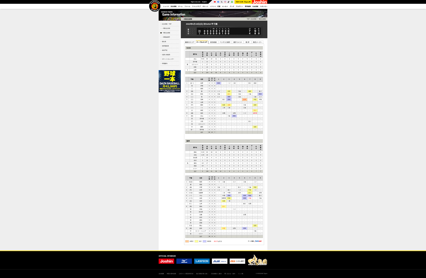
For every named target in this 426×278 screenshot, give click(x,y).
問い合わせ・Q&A (229, 273)
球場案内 (164, 63)
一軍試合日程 (166, 28)
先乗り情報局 (166, 54)
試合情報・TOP (166, 24)
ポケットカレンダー (168, 59)
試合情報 (253, 19)
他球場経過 (165, 46)
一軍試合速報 (166, 33)
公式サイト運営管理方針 (186, 273)
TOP (248, 19)
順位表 (164, 41)
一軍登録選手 (166, 37)
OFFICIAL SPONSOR (167, 255)
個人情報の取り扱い (202, 273)
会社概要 (161, 273)
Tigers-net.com (195, 2)
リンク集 (240, 273)
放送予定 (164, 50)
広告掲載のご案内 (216, 273)
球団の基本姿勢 (171, 273)
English (204, 2)
